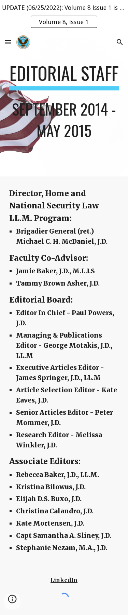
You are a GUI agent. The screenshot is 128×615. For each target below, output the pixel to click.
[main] (64, 104)
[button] (8, 42)
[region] (64, 16)
